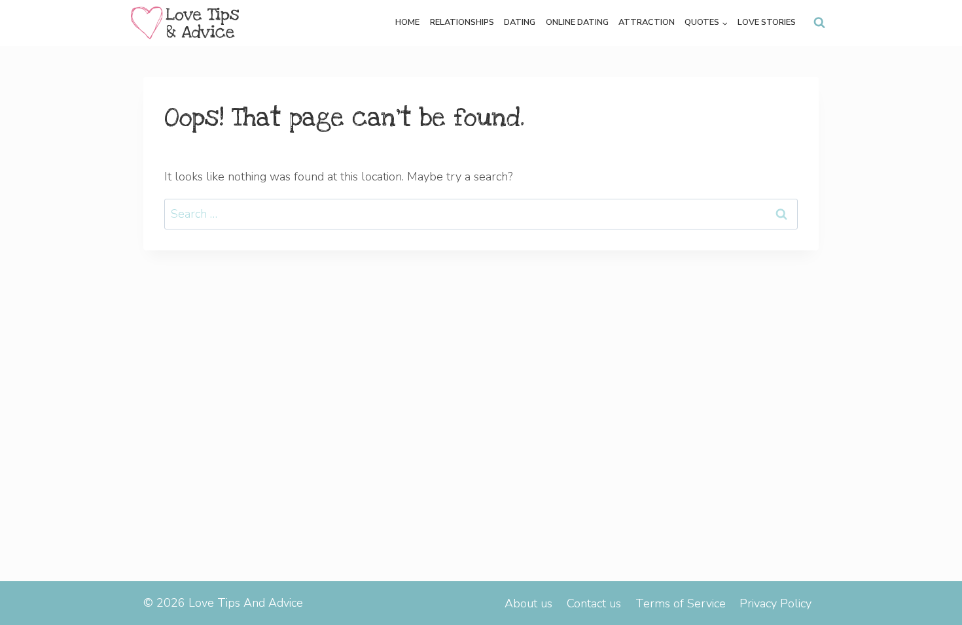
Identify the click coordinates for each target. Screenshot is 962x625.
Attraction (646, 22)
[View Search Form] (819, 23)
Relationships (462, 22)
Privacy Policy (775, 603)
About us (528, 603)
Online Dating (577, 22)
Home (407, 22)
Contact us (594, 603)
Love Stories (767, 22)
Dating (519, 22)
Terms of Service (680, 603)
